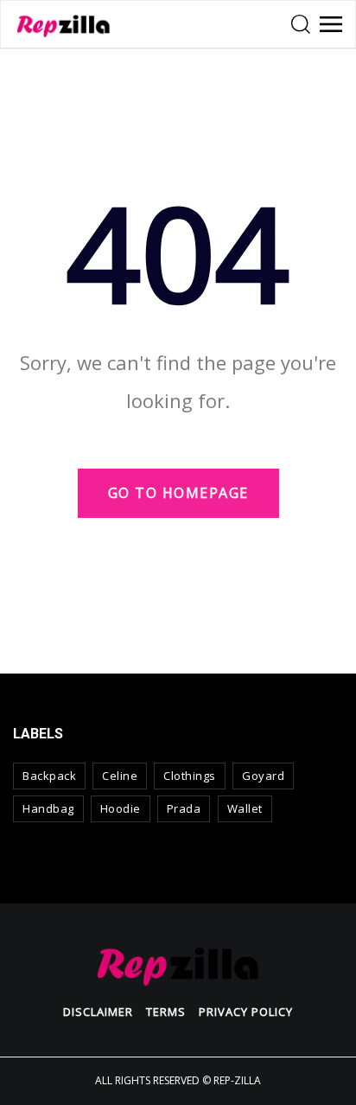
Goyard (263, 775)
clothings (189, 775)
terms (166, 1011)
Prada (184, 808)
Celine (119, 775)
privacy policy (246, 1011)
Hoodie (120, 808)
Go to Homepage (178, 492)
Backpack (49, 775)
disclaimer (98, 1011)
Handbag (48, 808)
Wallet (245, 808)
